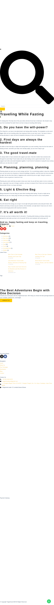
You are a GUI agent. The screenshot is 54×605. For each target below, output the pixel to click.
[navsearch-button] (27, 103)
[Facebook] (5, 356)
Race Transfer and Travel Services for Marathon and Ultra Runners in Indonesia (17, 269)
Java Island (6, 242)
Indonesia (5, 240)
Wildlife (5, 250)
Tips (4, 244)
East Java (5, 238)
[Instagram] (2, 356)
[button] (1, 228)
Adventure (5, 236)
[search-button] (2, 109)
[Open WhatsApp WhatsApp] (49, 601)
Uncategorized (7, 248)
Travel (12, 226)
